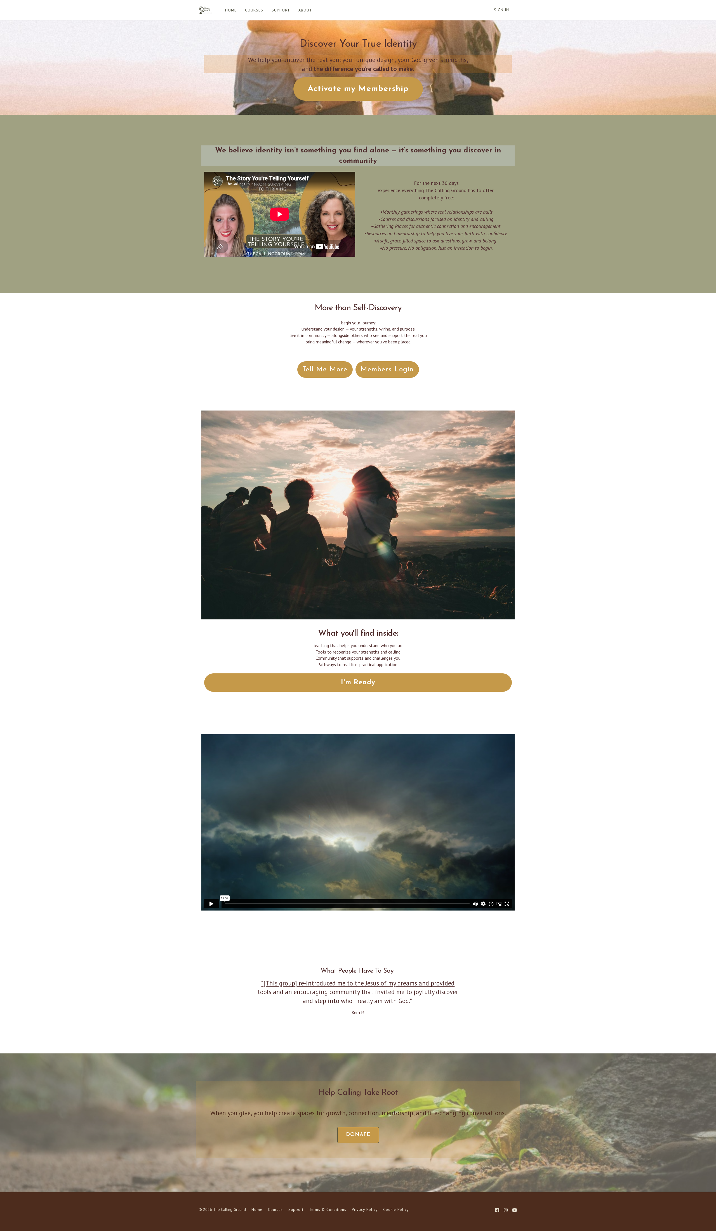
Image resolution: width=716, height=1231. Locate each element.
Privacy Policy (365, 1209)
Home (256, 1209)
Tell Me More (324, 369)
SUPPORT (281, 10)
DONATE (358, 1134)
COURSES (254, 10)
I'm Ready (358, 682)
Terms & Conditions (327, 1209)
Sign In (501, 9)
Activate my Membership (358, 89)
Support (295, 1209)
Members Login (387, 369)
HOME (231, 10)
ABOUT (305, 10)
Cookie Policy (396, 1209)
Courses (275, 1209)
